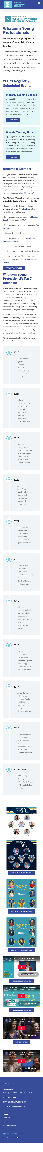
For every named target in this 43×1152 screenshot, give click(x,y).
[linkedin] (18, 1137)
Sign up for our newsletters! (13, 1133)
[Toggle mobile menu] (39, 3)
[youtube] (14, 1137)
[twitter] (7, 1137)
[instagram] (11, 1137)
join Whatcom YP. (27, 193)
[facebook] (4, 1137)
